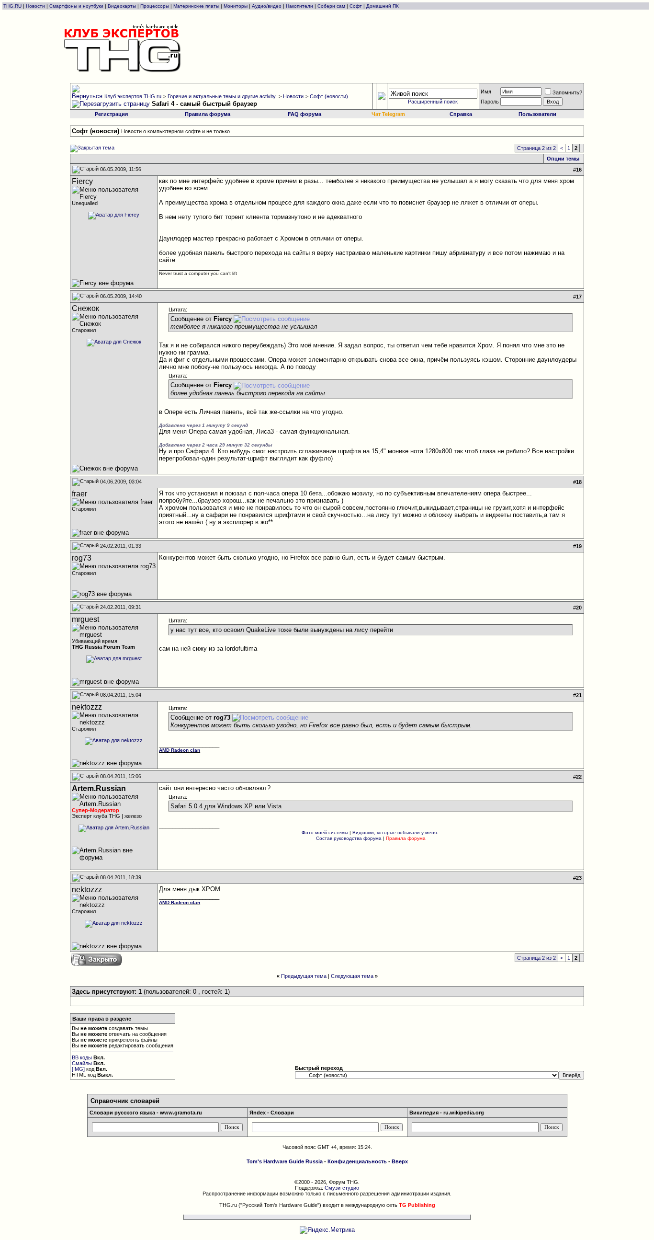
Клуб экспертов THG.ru (132, 96)
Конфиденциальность (357, 1161)
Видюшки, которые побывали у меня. (395, 832)
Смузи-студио (342, 1188)
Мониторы (236, 6)
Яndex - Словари (271, 1112)
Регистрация (111, 114)
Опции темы (563, 158)
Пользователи (537, 114)
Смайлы (82, 1063)
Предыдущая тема (304, 976)
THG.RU (13, 6)
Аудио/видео (267, 6)
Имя (486, 91)
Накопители (299, 6)
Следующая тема (352, 976)
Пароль (490, 101)
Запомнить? (567, 92)
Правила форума (207, 114)
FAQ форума (304, 114)
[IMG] (78, 1069)
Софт (356, 6)
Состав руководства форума (349, 838)
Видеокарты (122, 6)
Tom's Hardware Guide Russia (285, 1161)
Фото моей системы (325, 832)
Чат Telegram (388, 114)
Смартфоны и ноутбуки (76, 6)
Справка (461, 114)
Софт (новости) (329, 96)
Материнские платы (196, 6)
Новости (35, 6)
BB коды (82, 1057)
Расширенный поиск (433, 101)
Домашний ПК (382, 6)
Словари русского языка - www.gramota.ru (146, 1112)
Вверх (400, 1161)
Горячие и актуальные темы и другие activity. (222, 96)
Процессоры (154, 6)
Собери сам (331, 6)
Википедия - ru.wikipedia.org (446, 1112)
